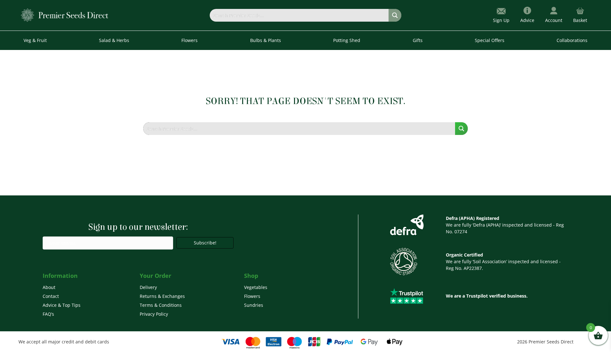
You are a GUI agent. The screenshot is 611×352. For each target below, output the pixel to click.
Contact (51, 296)
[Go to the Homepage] (64, 15)
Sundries (253, 305)
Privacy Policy (154, 314)
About (49, 287)
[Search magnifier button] (395, 15)
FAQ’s (48, 314)
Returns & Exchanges (162, 296)
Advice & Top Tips (62, 305)
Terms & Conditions (161, 305)
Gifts (418, 40)
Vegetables (255, 287)
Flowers (252, 296)
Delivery (148, 287)
